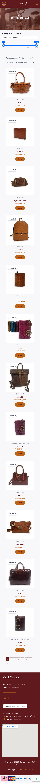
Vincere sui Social (26, 770)
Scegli (20, 110)
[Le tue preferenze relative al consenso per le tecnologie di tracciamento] (36, 779)
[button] (37, 4)
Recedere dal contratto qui (15, 706)
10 (7, 664)
